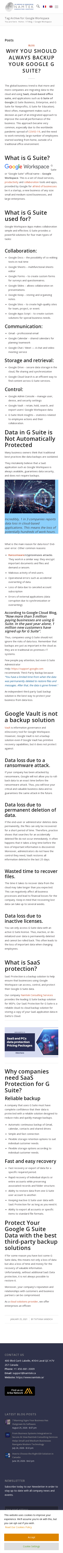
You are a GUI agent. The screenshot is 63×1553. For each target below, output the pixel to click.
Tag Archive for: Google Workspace (27, 18)
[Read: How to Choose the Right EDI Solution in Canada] (8, 1455)
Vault (7, 727)
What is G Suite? (27, 158)
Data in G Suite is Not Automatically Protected (30, 438)
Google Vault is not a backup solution (31, 717)
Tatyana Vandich (43, 1319)
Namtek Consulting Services (37, 995)
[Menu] (56, 7)
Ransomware (16, 555)
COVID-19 (34, 131)
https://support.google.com (27, 668)
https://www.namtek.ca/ (30, 1377)
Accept (31, 1537)
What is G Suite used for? (26, 216)
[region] (31, 1531)
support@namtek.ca (24, 1373)
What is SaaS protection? (22, 965)
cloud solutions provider (24, 1301)
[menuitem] (36, 6)
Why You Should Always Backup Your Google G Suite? (31, 60)
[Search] (36, 6)
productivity (11, 182)
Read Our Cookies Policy (18, 1527)
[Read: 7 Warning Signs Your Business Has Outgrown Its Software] (8, 1422)
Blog (31, 45)
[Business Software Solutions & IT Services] (26, 6)
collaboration (31, 182)
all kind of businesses (44, 186)
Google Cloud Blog (41, 612)
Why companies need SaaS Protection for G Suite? (27, 1080)
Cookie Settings (31, 1546)
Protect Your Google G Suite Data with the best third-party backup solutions (31, 1235)
